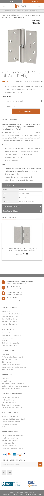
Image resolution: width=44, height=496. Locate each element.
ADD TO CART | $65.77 (26, 111)
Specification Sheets (11, 211)
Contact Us (5, 378)
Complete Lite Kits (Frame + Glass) (13, 419)
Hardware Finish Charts (10, 445)
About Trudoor (7, 381)
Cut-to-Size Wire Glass (9, 424)
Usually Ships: (29, 81)
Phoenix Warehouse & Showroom (13, 384)
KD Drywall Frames (8, 400)
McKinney (22, 190)
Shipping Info (6, 362)
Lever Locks (5, 340)
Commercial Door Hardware (14, 15)
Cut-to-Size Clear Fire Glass (11, 421)
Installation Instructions (12, 206)
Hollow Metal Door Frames (11, 397)
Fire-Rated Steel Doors (9, 319)
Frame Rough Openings (10, 440)
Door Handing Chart (8, 443)
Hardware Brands (8, 333)
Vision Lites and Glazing (10, 416)
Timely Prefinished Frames (11, 405)
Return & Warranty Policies (11, 364)
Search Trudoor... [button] (39, 6)
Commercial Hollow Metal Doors (12, 314)
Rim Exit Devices (7, 338)
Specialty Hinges (35, 15)
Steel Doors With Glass (9, 321)
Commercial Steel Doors (10, 316)
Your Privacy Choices (17, 494)
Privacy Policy (6, 494)
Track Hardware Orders (10, 359)
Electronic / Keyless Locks (10, 343)
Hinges (27, 15)
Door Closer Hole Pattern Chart (12, 448)
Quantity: (8, 106)
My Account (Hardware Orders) (12, 357)
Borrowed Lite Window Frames (12, 408)
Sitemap (39, 494)
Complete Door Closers (9, 345)
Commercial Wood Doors (10, 324)
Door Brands (6, 311)
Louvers (4, 426)
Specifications (8, 185)
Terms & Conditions (30, 494)
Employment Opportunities (11, 389)
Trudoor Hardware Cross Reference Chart (16, 386)
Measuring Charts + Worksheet (12, 435)
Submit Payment (7, 370)
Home (3, 15)
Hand (8, 101)
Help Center (6, 354)
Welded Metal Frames (9, 402)
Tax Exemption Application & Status (14, 367)
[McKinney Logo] (36, 21)
